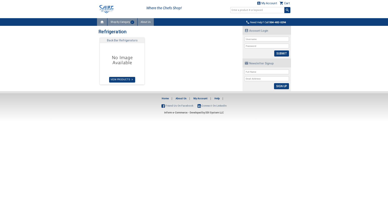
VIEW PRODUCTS (122, 79)
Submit (281, 53)
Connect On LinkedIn (214, 105)
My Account (267, 3)
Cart (284, 3)
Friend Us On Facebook (179, 105)
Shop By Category (121, 22)
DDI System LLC (215, 112)
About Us (146, 22)
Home (165, 98)
